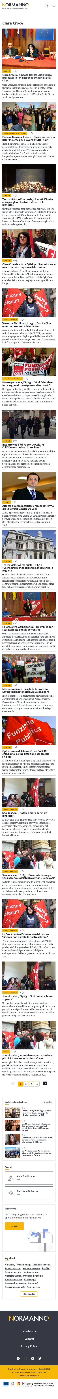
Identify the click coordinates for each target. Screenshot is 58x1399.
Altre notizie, (8, 379)
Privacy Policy (29, 1346)
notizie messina (13, 1276)
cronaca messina (32, 1268)
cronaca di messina (34, 1276)
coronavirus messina (16, 1283)
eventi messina (13, 1268)
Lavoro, (6, 320)
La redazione (28, 1331)
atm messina (34, 1287)
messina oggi (24, 1264)
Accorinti (34, 1283)
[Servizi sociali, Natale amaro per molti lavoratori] (29, 792)
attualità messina (42, 1264)
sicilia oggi (31, 1279)
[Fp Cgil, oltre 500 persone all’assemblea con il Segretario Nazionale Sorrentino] (29, 606)
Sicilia (46, 1268)
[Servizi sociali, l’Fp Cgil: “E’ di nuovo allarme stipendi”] (29, 976)
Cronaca (6, 502)
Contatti (29, 1338)
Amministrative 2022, (11, 133)
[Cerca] (46, 6)
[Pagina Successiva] (45, 1083)
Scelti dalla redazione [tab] (16, 1102)
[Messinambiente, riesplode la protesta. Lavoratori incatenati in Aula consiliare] (29, 668)
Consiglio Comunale (15, 1287)
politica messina (14, 1279)
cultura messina (13, 1272)
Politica (23, 133)
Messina (10, 1264)
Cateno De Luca (32, 1272)
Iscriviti (14, 1226)
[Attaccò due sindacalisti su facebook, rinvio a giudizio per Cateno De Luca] (29, 486)
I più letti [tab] (48, 1102)
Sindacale (7, 260)
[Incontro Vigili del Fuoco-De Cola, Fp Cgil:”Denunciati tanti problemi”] (29, 424)
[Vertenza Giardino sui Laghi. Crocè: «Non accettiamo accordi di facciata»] (29, 302)
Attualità (7, 71)
